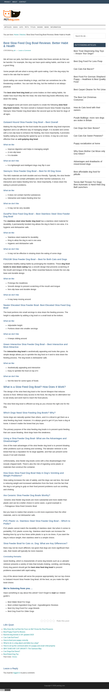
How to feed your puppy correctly (15, 640)
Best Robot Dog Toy (11, 654)
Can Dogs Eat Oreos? (11, 651)
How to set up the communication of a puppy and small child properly (29, 646)
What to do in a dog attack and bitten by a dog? (21, 643)
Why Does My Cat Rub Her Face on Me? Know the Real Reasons (28, 629)
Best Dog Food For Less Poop (88, 61)
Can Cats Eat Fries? (11, 637)
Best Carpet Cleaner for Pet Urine (90, 89)
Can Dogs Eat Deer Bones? (87, 128)
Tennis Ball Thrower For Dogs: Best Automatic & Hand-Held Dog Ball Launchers (89, 184)
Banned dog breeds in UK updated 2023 (18, 635)
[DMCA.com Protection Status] (5, 690)
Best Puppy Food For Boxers (14, 632)
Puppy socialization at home (87, 143)
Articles (14, 657)
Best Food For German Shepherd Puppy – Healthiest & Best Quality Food (90, 79)
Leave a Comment (24, 50)
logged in (16, 673)
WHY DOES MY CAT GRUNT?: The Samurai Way (22, 648)
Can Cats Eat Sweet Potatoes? (88, 136)
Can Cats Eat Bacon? (84, 69)
